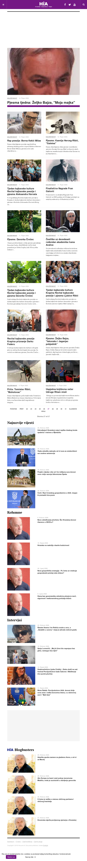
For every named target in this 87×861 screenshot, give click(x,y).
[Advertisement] (43, 29)
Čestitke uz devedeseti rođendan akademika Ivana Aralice (60, 241)
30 (61, 409)
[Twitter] (70, 4)
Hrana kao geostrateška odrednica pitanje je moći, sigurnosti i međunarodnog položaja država (56, 597)
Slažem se (11, 857)
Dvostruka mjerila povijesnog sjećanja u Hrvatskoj (56, 820)
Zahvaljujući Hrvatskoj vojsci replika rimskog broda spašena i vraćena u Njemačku (57, 431)
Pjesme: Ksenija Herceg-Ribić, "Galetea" (62, 142)
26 (44, 409)
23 (31, 409)
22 (27, 409)
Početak (13, 409)
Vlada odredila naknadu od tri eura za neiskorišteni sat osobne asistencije (57, 452)
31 (66, 409)
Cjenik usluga (38, 841)
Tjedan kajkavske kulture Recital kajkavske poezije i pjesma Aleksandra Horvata (22, 191)
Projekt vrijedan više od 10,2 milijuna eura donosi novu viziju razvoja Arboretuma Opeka (56, 473)
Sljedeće (73, 409)
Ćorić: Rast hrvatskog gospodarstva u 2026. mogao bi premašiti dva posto (57, 494)
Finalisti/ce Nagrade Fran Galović (59, 190)
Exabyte (45, 845)
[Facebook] (65, 4)
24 (35, 409)
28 (53, 409)
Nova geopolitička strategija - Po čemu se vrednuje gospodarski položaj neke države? (57, 572)
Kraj (43, 411)
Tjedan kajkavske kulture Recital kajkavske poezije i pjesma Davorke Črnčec (21, 292)
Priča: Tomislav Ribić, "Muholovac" (19, 391)
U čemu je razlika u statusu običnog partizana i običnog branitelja (55, 800)
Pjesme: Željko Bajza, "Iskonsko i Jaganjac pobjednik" (57, 341)
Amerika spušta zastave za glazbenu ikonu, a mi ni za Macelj (56, 758)
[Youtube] (75, 4)
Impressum (10, 841)
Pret (22, 409)
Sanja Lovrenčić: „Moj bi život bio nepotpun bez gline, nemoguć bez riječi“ (56, 649)
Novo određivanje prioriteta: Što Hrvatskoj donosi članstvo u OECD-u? (56, 521)
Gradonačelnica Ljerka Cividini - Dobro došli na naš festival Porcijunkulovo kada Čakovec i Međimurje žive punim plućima (57, 671)
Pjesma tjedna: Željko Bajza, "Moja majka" (41, 102)
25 (40, 409)
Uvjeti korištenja (27, 841)
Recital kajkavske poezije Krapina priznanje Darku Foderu (20, 341)
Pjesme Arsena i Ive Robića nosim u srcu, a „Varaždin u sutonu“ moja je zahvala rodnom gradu (57, 628)
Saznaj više (29, 857)
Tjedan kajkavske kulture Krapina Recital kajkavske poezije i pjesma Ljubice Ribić (62, 292)
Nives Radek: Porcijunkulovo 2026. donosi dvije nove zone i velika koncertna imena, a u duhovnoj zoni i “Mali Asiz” (56, 692)
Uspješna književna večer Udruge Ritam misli (59, 390)
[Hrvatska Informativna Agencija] (44, 4)
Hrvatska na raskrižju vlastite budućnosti (53, 545)
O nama (18, 841)
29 (57, 409)
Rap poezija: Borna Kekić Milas (24, 140)
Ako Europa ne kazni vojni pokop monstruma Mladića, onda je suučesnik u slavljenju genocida (56, 779)
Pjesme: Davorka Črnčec (20, 239)
